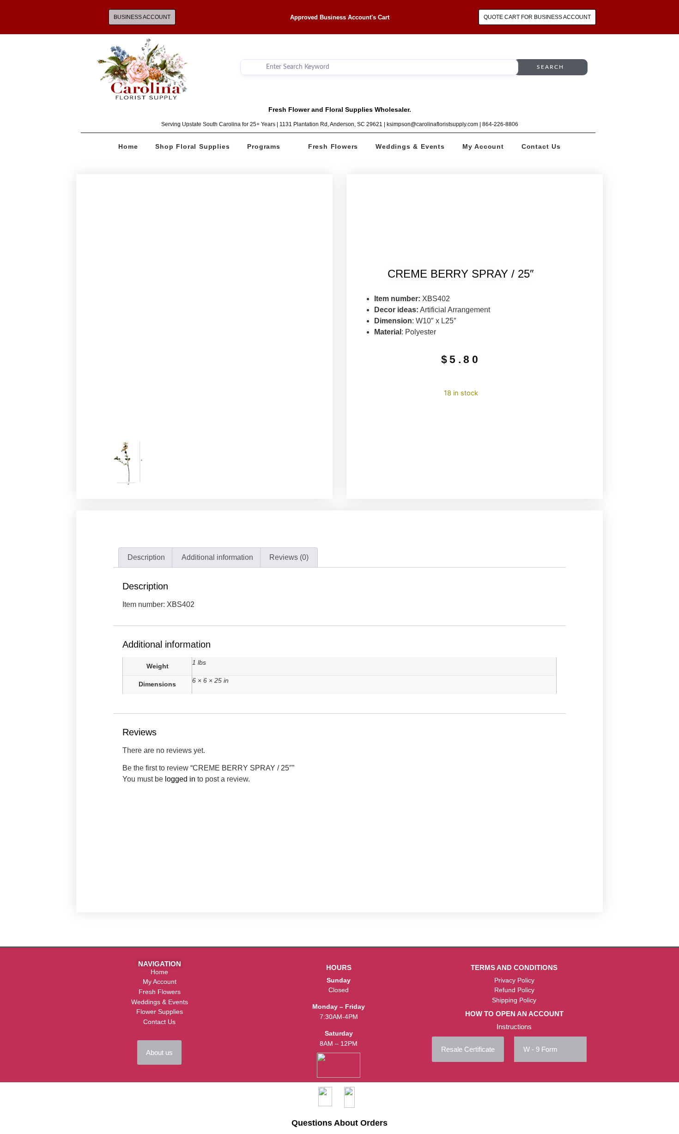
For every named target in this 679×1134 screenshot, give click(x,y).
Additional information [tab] (217, 557)
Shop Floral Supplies (192, 146)
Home (128, 146)
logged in (180, 779)
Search (550, 67)
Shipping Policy (514, 1000)
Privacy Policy (514, 980)
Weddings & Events (410, 146)
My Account (483, 146)
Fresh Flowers (333, 146)
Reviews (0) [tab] (289, 557)
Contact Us (541, 146)
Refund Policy (514, 990)
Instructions (514, 1027)
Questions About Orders (339, 1123)
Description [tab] (146, 557)
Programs (263, 146)
